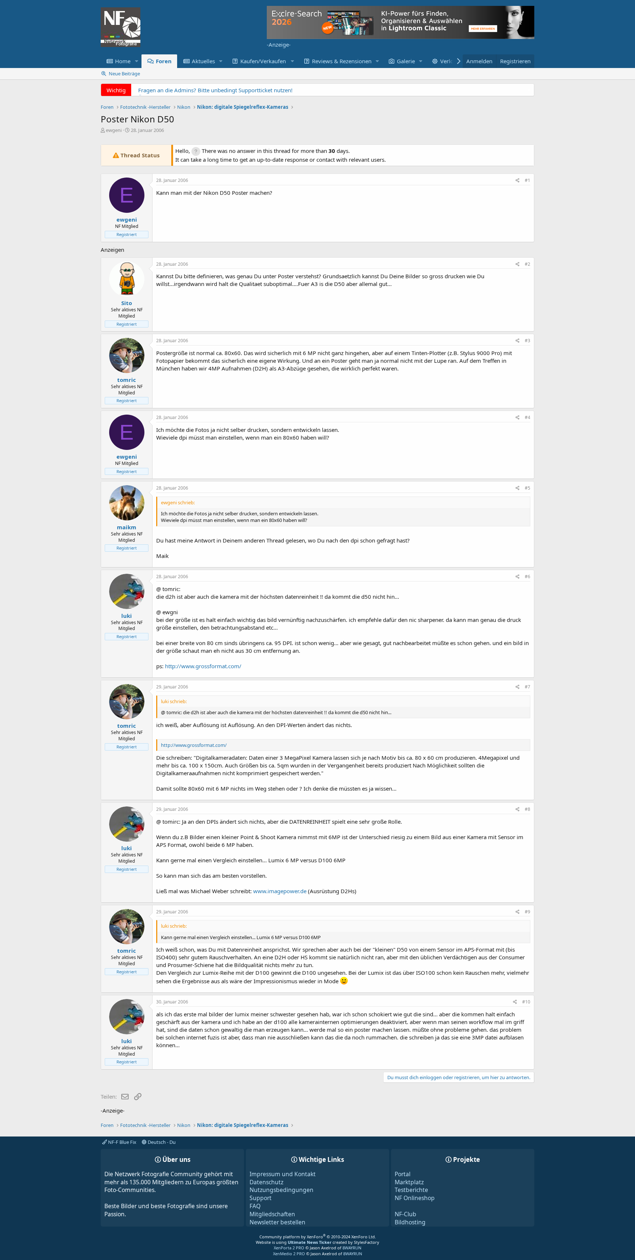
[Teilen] (517, 180)
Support (261, 1198)
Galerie (406, 61)
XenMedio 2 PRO (289, 1253)
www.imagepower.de (279, 891)
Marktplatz (409, 1182)
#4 (527, 417)
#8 (527, 809)
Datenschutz (266, 1182)
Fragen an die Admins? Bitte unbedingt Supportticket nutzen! (215, 90)
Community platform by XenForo (317, 1236)
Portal (402, 1174)
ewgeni (114, 130)
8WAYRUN (351, 1247)
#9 (527, 912)
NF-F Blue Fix (121, 1142)
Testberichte (411, 1190)
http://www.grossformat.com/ (203, 666)
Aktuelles (203, 61)
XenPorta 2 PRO (289, 1247)
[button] (136, 61)
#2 (527, 264)
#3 (527, 340)
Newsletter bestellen (277, 1222)
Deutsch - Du (161, 1142)
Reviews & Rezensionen (342, 61)
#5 (527, 488)
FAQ (255, 1206)
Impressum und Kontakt (283, 1174)
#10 (526, 1002)
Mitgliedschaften (272, 1214)
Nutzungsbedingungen (281, 1190)
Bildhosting (410, 1222)
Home (122, 61)
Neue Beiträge (124, 73)
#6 (527, 576)
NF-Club (405, 1214)
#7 (527, 687)
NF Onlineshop (415, 1198)
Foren (164, 61)
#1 (527, 180)
